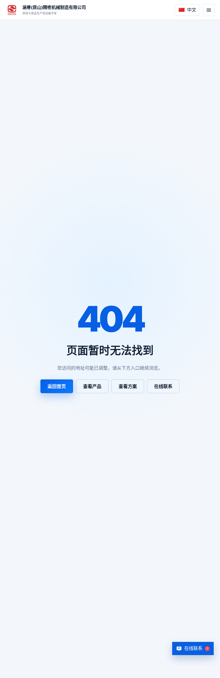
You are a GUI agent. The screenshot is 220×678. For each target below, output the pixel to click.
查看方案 (128, 386)
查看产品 (92, 386)
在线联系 (163, 386)
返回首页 (57, 386)
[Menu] (209, 10)
